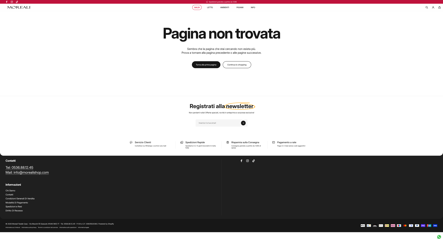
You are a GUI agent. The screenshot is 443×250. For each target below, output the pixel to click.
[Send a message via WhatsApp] (439, 237)
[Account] (433, 7)
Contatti (9, 194)
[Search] (426, 7)
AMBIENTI (224, 7)
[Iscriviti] (243, 123)
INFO (253, 7)
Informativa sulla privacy (29, 227)
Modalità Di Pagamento (17, 202)
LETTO (210, 7)
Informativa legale (83, 227)
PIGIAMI (239, 7)
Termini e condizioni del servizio (48, 227)
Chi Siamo (10, 190)
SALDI (197, 7)
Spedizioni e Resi (14, 206)
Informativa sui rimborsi (13, 227)
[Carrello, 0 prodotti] (439, 7)
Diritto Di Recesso (14, 210)
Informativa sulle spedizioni (68, 227)
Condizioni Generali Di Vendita (20, 198)
